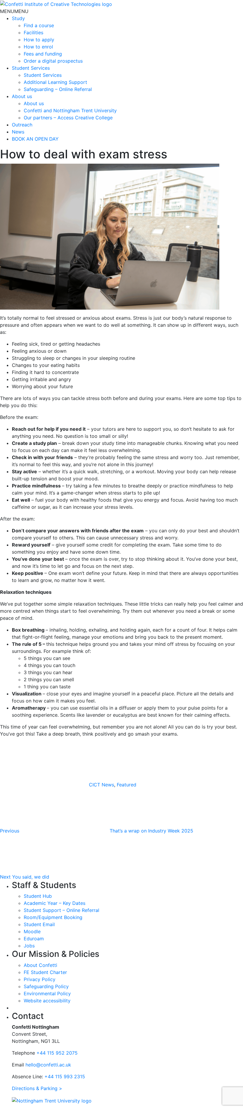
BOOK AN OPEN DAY (35, 139)
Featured (126, 785)
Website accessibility (47, 1001)
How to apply (39, 40)
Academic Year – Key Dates (54, 903)
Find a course (39, 25)
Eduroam (34, 938)
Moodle (32, 931)
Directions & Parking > (37, 1088)
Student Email (39, 924)
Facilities (33, 32)
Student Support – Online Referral (61, 910)
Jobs (29, 946)
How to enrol (38, 47)
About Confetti (40, 965)
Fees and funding (43, 54)
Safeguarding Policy (46, 986)
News (18, 132)
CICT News (101, 785)
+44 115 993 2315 (64, 1076)
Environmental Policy (47, 993)
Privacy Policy (39, 979)
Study (18, 18)
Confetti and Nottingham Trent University (70, 110)
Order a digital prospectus (53, 61)
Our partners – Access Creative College (68, 118)
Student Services (31, 68)
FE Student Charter (45, 972)
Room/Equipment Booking (53, 917)
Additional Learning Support (55, 82)
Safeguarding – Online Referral (58, 89)
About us (22, 96)
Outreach (22, 125)
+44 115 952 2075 (57, 1053)
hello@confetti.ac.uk (48, 1065)
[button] (14, 11)
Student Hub (38, 896)
